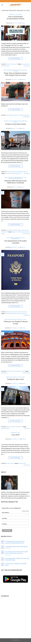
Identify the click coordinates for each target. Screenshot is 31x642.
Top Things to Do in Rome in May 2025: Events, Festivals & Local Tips (16, 552)
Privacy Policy (15, 640)
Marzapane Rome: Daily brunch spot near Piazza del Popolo (17, 559)
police (9, 173)
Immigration (13, 313)
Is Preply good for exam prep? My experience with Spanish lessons (15, 542)
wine (8, 428)
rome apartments (25, 64)
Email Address (6, 512)
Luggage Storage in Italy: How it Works (16, 546)
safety (12, 173)
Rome (20, 14)
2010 (19, 463)
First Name (4, 518)
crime (6, 173)
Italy (14, 70)
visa (26, 313)
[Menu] (2, 5)
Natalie (23, 23)
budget (13, 231)
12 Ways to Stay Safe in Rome (15, 124)
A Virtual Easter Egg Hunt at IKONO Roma (15, 564)
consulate (7, 313)
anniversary (3, 428)
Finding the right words (15, 379)
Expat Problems (8, 70)
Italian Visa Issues (20, 313)
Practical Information (20, 121)
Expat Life (7, 177)
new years (23, 463)
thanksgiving (4, 372)
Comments (27, 65)
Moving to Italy (13, 14)
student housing (5, 65)
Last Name (4, 524)
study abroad (18, 173)
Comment (27, 428)
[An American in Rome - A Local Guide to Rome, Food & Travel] (15, 5)
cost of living (19, 231)
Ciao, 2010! (15, 435)
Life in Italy (19, 70)
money (24, 231)
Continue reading (15, 58)
